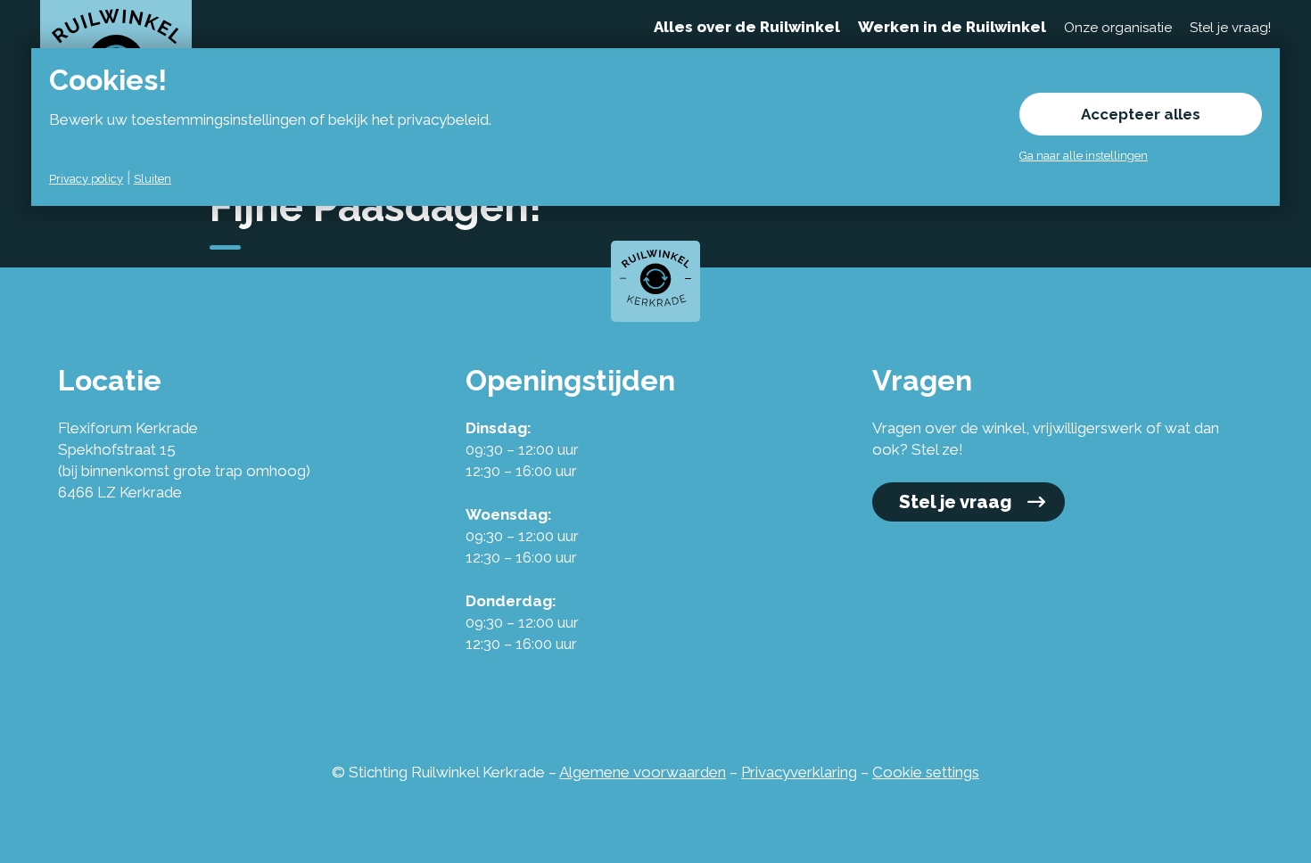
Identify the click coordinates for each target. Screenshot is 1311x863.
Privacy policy (86, 179)
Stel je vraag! (1230, 28)
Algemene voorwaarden (642, 772)
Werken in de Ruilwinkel (952, 27)
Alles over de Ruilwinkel (747, 27)
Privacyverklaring (799, 772)
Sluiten (152, 179)
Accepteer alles (1140, 114)
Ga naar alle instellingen (1083, 155)
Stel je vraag (955, 502)
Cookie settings (925, 772)
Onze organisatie (1118, 28)
